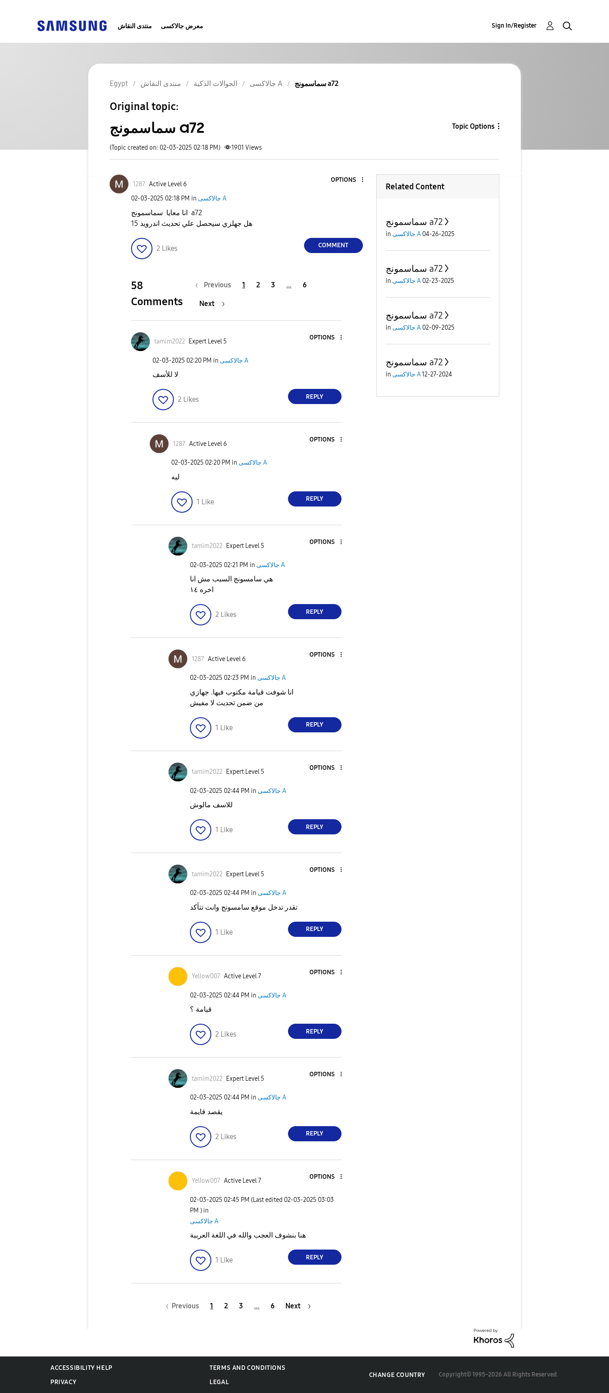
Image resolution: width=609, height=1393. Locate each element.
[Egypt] (72, 25)
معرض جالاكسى (182, 26)
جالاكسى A (212, 198)
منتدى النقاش (135, 26)
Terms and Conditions (247, 1368)
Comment (333, 245)
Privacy (63, 1382)
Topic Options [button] (473, 126)
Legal (219, 1382)
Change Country (397, 1375)
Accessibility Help (81, 1368)
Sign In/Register (514, 25)
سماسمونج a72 (414, 222)
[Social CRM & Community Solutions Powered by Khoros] (494, 1337)
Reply (314, 396)
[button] (347, 180)
